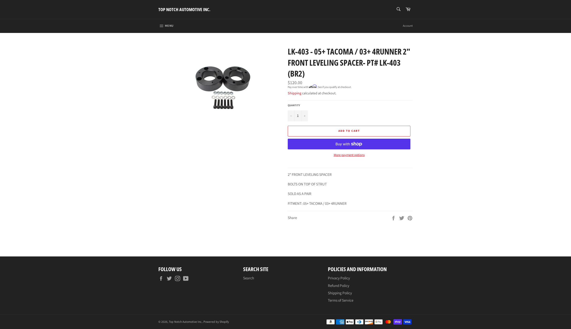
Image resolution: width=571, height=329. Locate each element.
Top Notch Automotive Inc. (184, 9)
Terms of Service (340, 300)
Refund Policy (338, 285)
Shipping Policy (340, 293)
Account (408, 26)
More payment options (349, 155)
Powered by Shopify (216, 322)
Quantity (294, 105)
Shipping (294, 93)
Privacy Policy (339, 278)
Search (248, 278)
